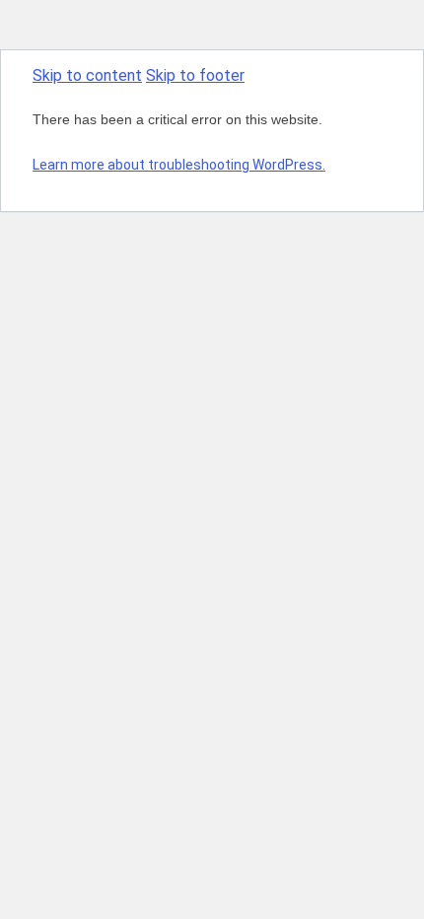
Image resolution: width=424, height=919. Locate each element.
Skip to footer (195, 75)
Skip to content (87, 75)
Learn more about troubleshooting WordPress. (179, 165)
